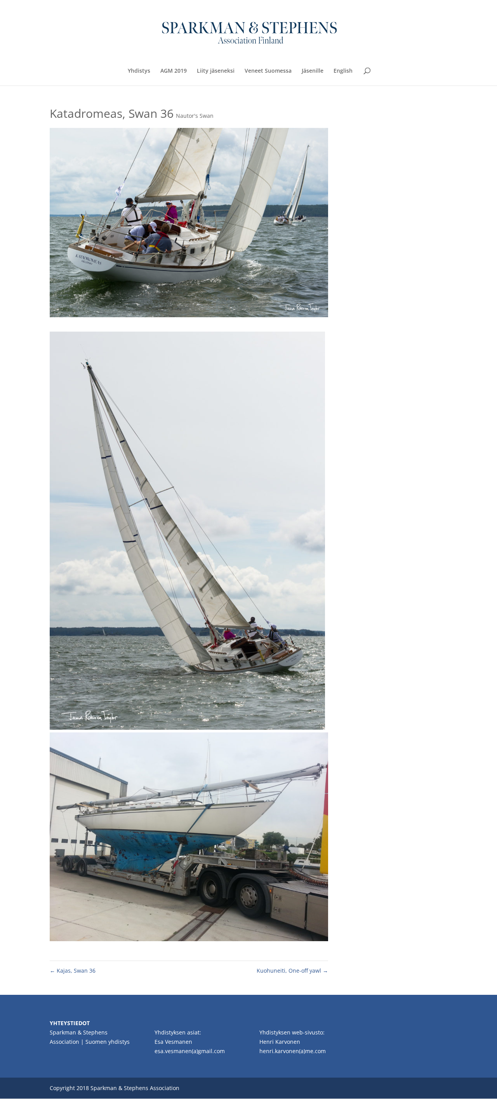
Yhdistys (139, 71)
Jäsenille (312, 71)
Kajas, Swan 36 (73, 970)
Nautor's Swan (195, 115)
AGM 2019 (173, 71)
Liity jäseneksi (216, 71)
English (343, 71)
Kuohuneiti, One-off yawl (292, 970)
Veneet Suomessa (268, 71)
